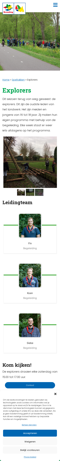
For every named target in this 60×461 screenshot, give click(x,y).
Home (6, 80)
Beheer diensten (29, 425)
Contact (30, 385)
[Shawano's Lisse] (14, 8)
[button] (55, 393)
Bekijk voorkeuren (30, 450)
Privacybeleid (30, 457)
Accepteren (30, 433)
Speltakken (18, 80)
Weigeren (30, 441)
